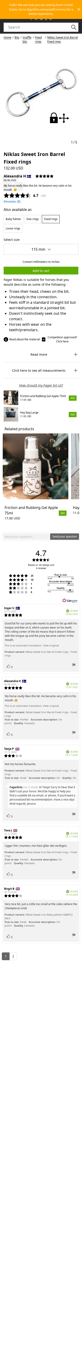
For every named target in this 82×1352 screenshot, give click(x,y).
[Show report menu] (74, 665)
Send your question (64, 536)
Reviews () (12, 201)
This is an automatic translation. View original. (32, 645)
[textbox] (26, 537)
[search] (38, 27)
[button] (41, 9)
